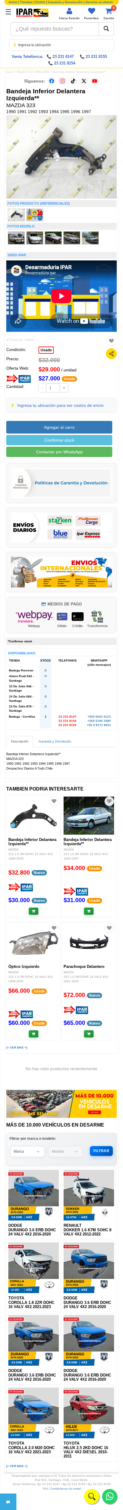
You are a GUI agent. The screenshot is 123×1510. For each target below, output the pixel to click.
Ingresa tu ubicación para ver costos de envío (60, 405)
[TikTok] (73, 81)
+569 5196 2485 (99, 720)
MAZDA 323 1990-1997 (33, 72)
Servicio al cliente (99, 2)
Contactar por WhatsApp (59, 451)
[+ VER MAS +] (16, 1047)
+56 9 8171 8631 (99, 725)
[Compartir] (111, 353)
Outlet (40, 2)
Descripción (19, 741)
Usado (46, 350)
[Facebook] (51, 81)
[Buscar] (106, 29)
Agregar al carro (59, 427)
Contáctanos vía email (65, 1488)
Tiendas (26, 2)
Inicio (13, 2)
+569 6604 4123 (99, 716)
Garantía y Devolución (65, 2)
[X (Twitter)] (84, 81)
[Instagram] (62, 81)
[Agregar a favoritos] (111, 341)
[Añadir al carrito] (33, 911)
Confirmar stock (59, 440)
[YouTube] (94, 81)
